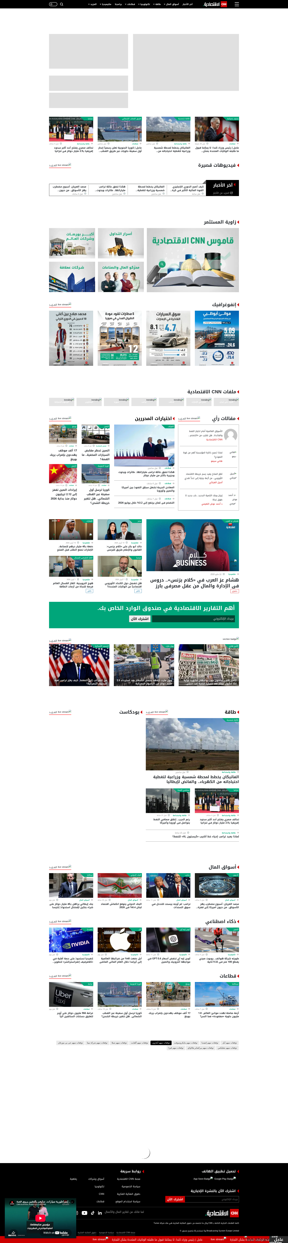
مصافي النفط (183, 790)
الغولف (171, 426)
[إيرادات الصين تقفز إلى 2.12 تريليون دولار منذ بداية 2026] (63, 473)
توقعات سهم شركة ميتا (97, 1043)
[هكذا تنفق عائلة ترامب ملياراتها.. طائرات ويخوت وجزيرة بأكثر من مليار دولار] (144, 445)
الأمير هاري (233, 646)
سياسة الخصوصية (106, 1232)
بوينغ (74, 426)
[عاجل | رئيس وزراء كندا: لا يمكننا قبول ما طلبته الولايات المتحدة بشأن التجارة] (217, 129)
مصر (139, 521)
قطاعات (131, 4)
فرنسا (138, 557)
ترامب (187, 875)
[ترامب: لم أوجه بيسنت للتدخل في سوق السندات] (168, 885)
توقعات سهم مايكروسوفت (185, 1043)
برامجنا (118, 4)
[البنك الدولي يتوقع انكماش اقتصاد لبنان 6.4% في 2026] (120, 885)
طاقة (158, 4)
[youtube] (84, 1213)
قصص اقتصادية (101, 446)
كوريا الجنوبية (103, 466)
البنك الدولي (136, 875)
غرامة (90, 984)
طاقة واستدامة (180, 143)
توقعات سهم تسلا (119, 1043)
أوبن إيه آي (185, 929)
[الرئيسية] (215, 4)
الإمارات (89, 521)
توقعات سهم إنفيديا (210, 1043)
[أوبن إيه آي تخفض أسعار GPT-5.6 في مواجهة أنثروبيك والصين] (168, 940)
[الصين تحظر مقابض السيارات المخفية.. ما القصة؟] (96, 434)
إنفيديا (90, 929)
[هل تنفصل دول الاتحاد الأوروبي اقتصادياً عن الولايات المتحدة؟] (120, 566)
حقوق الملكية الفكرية (87, 1232)
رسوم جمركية (232, 118)
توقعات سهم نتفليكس (227, 1048)
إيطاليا (90, 875)
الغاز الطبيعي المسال (83, 557)
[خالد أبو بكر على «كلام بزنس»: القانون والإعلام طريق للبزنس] (120, 529)
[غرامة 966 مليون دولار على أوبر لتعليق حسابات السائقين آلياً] (71, 994)
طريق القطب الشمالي (131, 118)
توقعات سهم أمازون (161, 1043)
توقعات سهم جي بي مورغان (70, 1043)
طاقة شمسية (184, 118)
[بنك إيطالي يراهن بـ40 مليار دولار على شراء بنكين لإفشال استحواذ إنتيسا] (71, 885)
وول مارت (170, 646)
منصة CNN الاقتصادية (125, 1232)
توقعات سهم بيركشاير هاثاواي (201, 1048)
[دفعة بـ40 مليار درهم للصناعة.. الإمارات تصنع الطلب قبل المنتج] (71, 529)
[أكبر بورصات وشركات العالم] (72, 243)
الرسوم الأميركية (102, 646)
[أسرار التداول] (121, 243)
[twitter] (100, 1213)
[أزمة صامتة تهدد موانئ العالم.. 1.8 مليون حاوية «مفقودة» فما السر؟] (217, 994)
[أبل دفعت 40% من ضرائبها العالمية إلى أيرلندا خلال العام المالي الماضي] (120, 940)
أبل (140, 929)
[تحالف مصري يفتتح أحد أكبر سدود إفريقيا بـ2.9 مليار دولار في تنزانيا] (71, 129)
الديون (235, 875)
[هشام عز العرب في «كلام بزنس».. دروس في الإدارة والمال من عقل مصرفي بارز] (192, 545)
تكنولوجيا (145, 4)
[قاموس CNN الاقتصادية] (193, 260)
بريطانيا (235, 984)
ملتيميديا (106, 4)
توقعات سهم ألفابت (139, 1043)
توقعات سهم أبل (229, 1043)
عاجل (278, 1239)
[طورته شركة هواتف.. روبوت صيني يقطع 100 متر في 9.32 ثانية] (217, 940)
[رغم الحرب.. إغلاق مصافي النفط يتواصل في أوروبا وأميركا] (168, 800)
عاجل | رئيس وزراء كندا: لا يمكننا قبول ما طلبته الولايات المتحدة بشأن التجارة (185, 1239)
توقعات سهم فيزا (175, 1048)
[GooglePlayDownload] (224, 1179)
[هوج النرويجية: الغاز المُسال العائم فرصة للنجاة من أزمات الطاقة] (71, 566)
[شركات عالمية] (72, 277)
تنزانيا (90, 118)
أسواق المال (172, 4)
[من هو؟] (121, 277)
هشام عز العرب (232, 521)
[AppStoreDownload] (203, 1179)
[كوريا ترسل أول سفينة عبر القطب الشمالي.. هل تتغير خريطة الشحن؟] (96, 473)
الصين (106, 426)
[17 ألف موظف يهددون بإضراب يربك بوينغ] (63, 434)
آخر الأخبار (188, 4)
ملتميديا (232, 574)
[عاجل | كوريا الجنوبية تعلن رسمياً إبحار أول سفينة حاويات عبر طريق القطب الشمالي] (120, 129)
